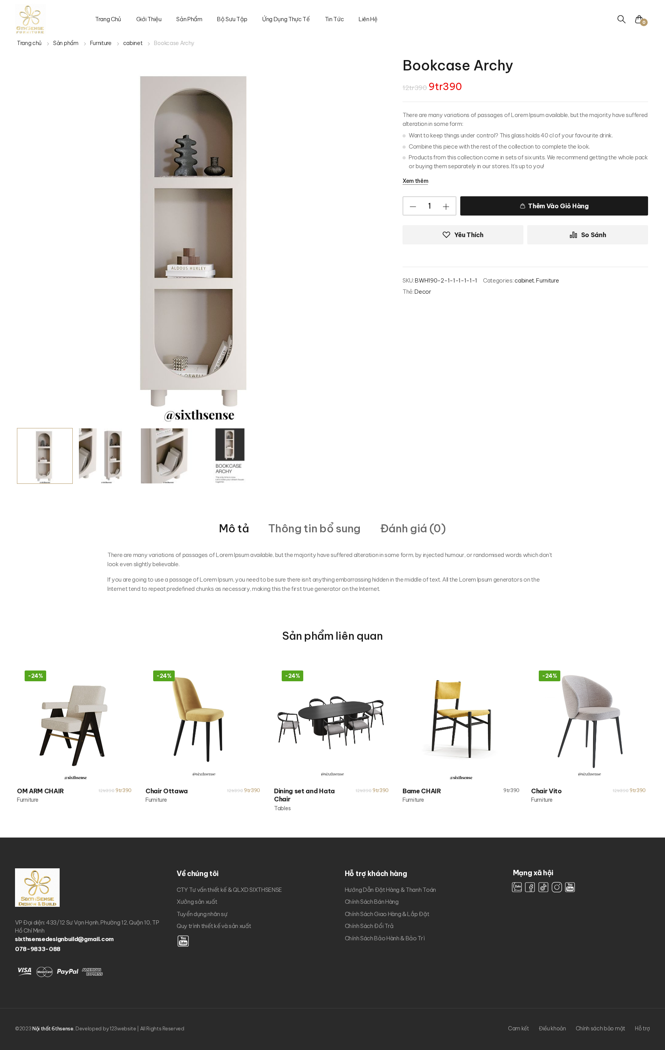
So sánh (593, 235)
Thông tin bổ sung (314, 529)
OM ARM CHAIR (40, 791)
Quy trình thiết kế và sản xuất (214, 926)
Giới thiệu (149, 19)
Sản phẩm (189, 19)
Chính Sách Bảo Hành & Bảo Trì (385, 938)
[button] (642, 19)
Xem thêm (415, 180)
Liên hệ (368, 19)
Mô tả (234, 529)
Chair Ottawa (166, 791)
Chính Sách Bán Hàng (372, 901)
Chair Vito (546, 791)
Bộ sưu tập (232, 19)
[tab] (234, 528)
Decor (422, 291)
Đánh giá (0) (413, 529)
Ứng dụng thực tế (286, 19)
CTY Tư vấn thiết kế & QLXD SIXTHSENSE (229, 889)
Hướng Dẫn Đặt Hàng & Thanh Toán (390, 889)
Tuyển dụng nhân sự (202, 914)
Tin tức (334, 19)
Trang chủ (108, 19)
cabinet (133, 43)
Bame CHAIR (422, 791)
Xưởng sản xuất (197, 901)
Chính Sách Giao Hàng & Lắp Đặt (387, 914)
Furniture (101, 43)
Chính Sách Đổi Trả (369, 926)
